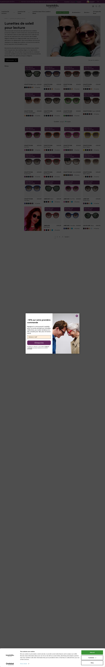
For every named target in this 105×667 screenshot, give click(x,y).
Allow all (92, 652)
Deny (92, 662)
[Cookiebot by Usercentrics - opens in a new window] (10, 664)
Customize (91, 657)
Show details (23, 663)
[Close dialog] (76, 316)
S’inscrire (39, 343)
